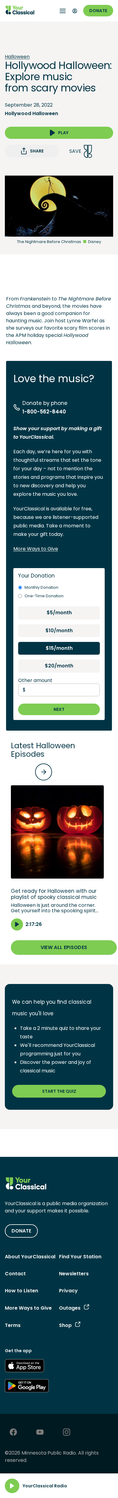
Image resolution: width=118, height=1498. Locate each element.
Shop (65, 1325)
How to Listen (21, 1290)
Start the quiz (59, 1091)
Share (37, 151)
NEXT (59, 709)
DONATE (21, 1230)
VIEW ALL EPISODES (64, 947)
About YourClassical (30, 1256)
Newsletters (74, 1273)
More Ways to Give (35, 548)
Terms (13, 1325)
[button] (57, 858)
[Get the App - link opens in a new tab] (24, 1366)
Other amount (35, 680)
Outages (69, 1307)
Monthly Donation (41, 587)
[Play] (12, 1486)
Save (75, 151)
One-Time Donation (44, 596)
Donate (98, 11)
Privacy (68, 1290)
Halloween (17, 57)
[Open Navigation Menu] (62, 11)
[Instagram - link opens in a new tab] (66, 1433)
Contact (15, 1273)
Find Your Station (80, 1256)
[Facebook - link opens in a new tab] (13, 1433)
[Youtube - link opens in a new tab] (39, 1432)
